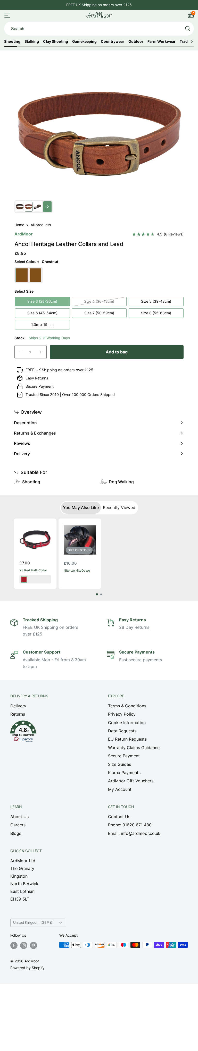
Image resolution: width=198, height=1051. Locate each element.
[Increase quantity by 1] (40, 352)
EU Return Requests (127, 739)
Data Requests (122, 730)
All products (41, 225)
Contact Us (119, 816)
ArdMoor (23, 233)
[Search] (188, 29)
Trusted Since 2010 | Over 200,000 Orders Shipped (70, 394)
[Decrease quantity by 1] (20, 352)
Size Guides (119, 764)
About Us (19, 816)
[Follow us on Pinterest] (33, 945)
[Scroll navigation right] (191, 41)
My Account (119, 789)
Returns (17, 714)
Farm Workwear (161, 41)
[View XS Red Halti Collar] (35, 540)
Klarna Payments (124, 772)
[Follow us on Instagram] (23, 945)
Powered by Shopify (27, 967)
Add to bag (117, 351)
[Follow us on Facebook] (14, 945)
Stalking (31, 41)
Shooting (12, 41)
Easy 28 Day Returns (99, 5)
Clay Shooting (55, 41)
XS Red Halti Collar (33, 570)
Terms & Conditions (127, 705)
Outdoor (135, 41)
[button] (50, 732)
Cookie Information (127, 722)
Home (19, 225)
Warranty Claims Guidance (134, 747)
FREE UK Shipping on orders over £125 (59, 370)
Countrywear (112, 41)
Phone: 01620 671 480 (130, 824)
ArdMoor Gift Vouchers (130, 780)
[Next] (177, 556)
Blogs (15, 833)
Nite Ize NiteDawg (77, 570)
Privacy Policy (122, 714)
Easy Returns (37, 378)
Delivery (18, 705)
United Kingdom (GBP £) (33, 922)
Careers (18, 824)
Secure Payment (40, 386)
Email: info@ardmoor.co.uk (134, 833)
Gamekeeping (84, 41)
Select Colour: (36, 261)
